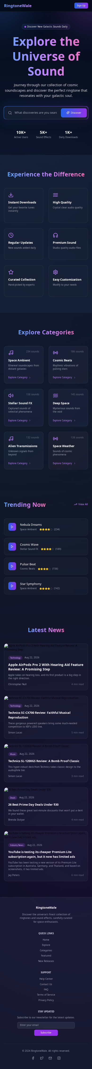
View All (83, 504)
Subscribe (46, 1032)
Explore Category (17, 377)
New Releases (46, 961)
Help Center (46, 978)
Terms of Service (46, 994)
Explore (46, 945)
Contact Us (46, 984)
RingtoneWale (18, 5)
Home (46, 939)
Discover (76, 112)
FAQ (46, 989)
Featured (46, 955)
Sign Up (81, 5)
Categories (46, 950)
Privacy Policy (46, 1000)
